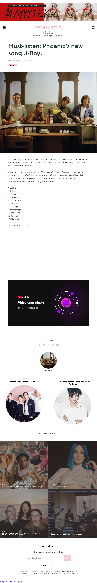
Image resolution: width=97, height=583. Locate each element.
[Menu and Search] (4, 27)
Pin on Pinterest (48, 345)
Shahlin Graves (30, 60)
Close (21, 582)
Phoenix (12, 65)
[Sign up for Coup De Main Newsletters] (58, 546)
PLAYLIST (93, 27)
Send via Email (57, 345)
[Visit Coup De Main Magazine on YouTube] (43, 546)
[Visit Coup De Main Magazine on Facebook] (39, 546)
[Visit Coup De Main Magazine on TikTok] (49, 546)
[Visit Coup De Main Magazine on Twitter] (52, 546)
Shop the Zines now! (9, 581)
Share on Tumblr (53, 345)
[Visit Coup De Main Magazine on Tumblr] (55, 546)
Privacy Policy (48, 565)
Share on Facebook (39, 345)
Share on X (44, 345)
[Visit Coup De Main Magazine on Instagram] (46, 546)
